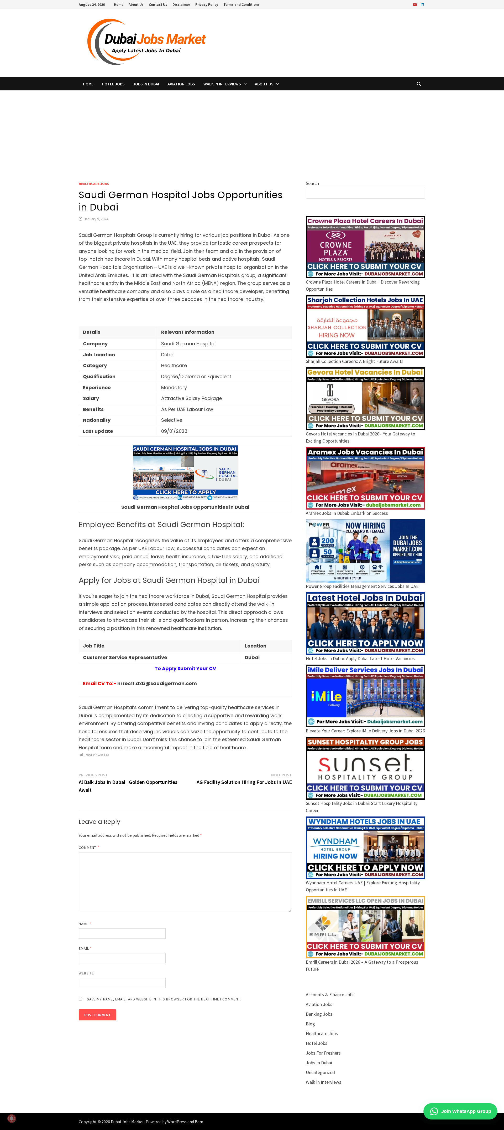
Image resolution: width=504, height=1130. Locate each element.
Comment (89, 847)
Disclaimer (181, 4)
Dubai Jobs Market (127, 1121)
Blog (310, 1024)
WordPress (177, 1121)
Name (85, 923)
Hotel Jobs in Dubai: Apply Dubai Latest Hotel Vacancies (360, 658)
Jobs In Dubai (146, 83)
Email (85, 948)
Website (86, 973)
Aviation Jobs (181, 83)
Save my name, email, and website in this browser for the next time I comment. (164, 999)
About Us (136, 4)
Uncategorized (320, 1072)
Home (118, 4)
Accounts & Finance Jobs (330, 995)
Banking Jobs (319, 1014)
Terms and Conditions (241, 4)
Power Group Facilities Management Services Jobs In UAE (362, 586)
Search (312, 183)
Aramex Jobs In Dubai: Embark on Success (347, 513)
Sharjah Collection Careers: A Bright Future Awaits (354, 361)
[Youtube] (415, 4)
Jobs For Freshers (323, 1053)
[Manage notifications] (11, 1118)
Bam (199, 1121)
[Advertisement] (252, 130)
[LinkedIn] (422, 4)
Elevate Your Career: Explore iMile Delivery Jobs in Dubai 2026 (365, 731)
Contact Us (158, 4)
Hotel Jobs (113, 83)
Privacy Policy (206, 4)
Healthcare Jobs (94, 183)
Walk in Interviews (222, 83)
